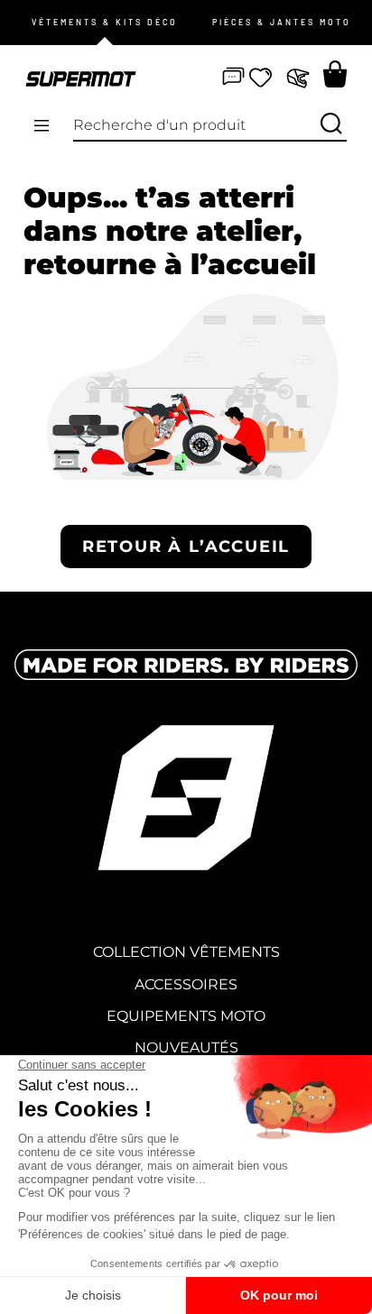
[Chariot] (335, 73)
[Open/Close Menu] (41, 126)
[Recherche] (331, 125)
